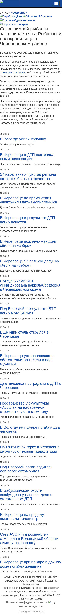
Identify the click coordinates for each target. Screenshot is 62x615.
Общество (18, 12)
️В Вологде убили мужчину (23, 138)
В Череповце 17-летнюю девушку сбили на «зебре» (29, 263)
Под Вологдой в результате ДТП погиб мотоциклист (28, 310)
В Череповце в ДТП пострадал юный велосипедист (27, 156)
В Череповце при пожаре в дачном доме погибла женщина (31, 564)
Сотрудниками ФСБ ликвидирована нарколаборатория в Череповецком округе (30, 285)
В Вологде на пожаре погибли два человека (30, 429)
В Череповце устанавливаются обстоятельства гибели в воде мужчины (27, 360)
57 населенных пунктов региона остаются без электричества (28, 176)
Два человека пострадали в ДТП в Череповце (30, 385)
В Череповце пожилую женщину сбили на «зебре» (28, 243)
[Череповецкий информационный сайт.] (10, 2)
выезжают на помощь (13, 72)
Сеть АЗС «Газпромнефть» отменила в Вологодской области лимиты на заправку (29, 538)
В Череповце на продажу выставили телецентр (22, 516)
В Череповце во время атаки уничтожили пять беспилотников (28, 200)
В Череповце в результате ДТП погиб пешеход (27, 219)
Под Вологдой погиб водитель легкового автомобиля (26, 469)
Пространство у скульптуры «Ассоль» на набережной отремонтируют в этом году (24, 407)
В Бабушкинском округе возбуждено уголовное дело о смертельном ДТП (26, 494)
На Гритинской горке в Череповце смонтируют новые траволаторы (29, 449)
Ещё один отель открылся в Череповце (24, 334)
